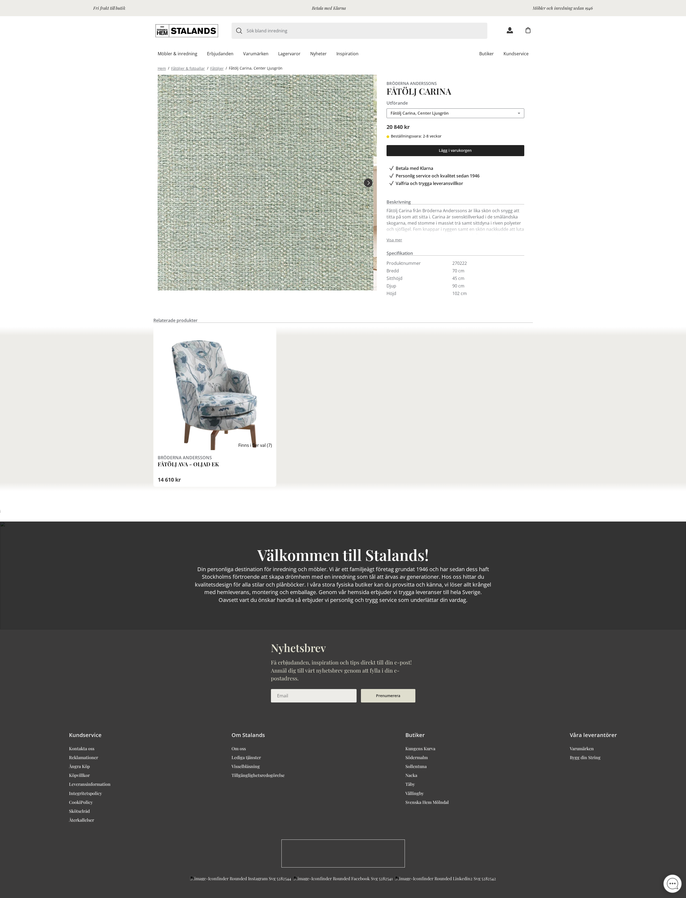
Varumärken (255, 54)
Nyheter (318, 54)
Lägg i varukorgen (455, 150)
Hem (162, 68)
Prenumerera (388, 695)
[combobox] (367, 30)
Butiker (486, 54)
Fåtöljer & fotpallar (188, 68)
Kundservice (516, 54)
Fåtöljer (217, 68)
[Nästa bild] (368, 182)
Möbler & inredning (177, 54)
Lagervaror (289, 54)
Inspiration (347, 54)
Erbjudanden (220, 54)
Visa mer (394, 240)
